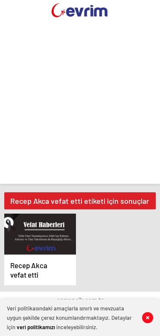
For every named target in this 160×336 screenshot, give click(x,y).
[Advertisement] (80, 104)
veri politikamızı (36, 327)
